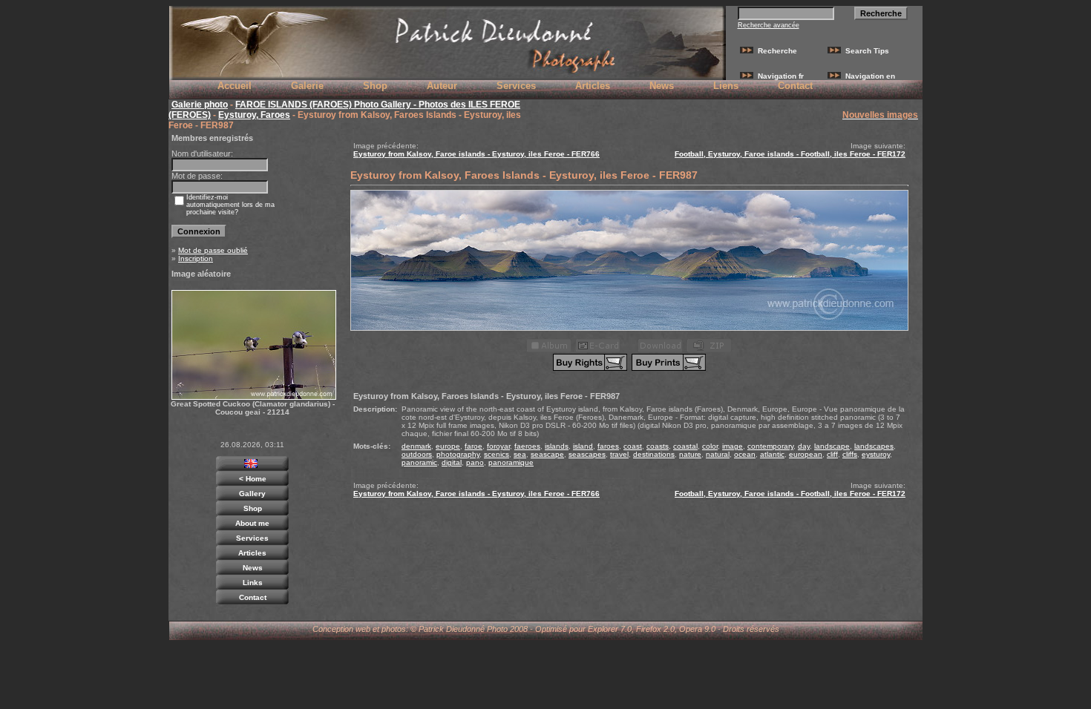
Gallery (252, 493)
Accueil (234, 85)
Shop (375, 85)
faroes (608, 446)
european (805, 454)
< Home (252, 479)
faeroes (527, 446)
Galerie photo (199, 104)
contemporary (770, 446)
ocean (745, 454)
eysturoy (876, 454)
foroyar (498, 446)
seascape (547, 454)
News (661, 85)
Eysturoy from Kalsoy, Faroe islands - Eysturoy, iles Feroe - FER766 (476, 154)
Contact (795, 85)
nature (690, 454)
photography (457, 454)
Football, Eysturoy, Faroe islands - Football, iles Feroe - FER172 (790, 154)
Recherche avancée (768, 25)
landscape (832, 446)
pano (475, 462)
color (710, 446)
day (804, 446)
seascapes (587, 454)
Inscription (195, 258)
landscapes (874, 446)
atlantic (772, 454)
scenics (496, 454)
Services (516, 85)
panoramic (419, 462)
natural (718, 454)
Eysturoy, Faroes (254, 115)
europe (448, 446)
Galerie (307, 85)
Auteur (442, 85)
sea (520, 454)
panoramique (511, 462)
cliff (832, 454)
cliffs (849, 454)
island (583, 446)
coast (632, 446)
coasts (657, 446)
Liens (725, 85)
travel (619, 454)
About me (252, 523)
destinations (654, 454)
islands (557, 446)
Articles (592, 85)
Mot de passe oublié (213, 250)
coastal (685, 446)
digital (452, 462)
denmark (416, 446)
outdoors (417, 454)
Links (253, 582)
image (732, 446)
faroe (473, 446)
